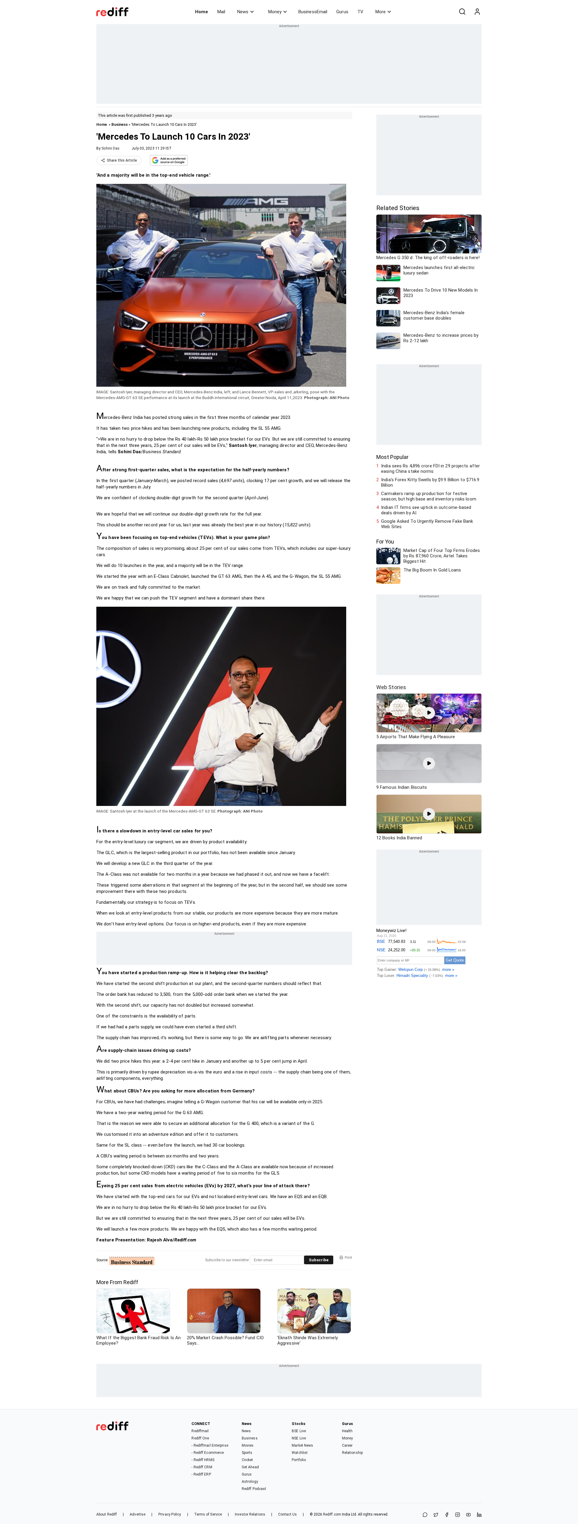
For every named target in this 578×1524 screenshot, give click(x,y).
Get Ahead (250, 1467)
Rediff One (200, 1438)
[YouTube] (468, 1515)
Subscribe (318, 1260)
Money (274, 11)
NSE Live (299, 1438)
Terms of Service (208, 1514)
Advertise (137, 1514)
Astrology (250, 1481)
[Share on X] (436, 1515)
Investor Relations (250, 1514)
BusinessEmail (312, 11)
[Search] (462, 12)
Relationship (352, 1453)
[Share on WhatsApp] (425, 1515)
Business (119, 124)
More (380, 11)
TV (360, 11)
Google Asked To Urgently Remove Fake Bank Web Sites (427, 524)
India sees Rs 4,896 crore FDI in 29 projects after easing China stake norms (430, 468)
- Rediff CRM (201, 1467)
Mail (221, 11)
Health (347, 1431)
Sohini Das (110, 148)
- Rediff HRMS (202, 1460)
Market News (302, 1445)
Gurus (342, 11)
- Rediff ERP (201, 1474)
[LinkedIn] (479, 1515)
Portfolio (299, 1460)
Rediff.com (332, 1514)
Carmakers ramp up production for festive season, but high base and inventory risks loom (428, 496)
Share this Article (122, 160)
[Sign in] (477, 12)
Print (348, 1258)
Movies (248, 1445)
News (242, 11)
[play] (429, 713)
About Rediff (106, 1514)
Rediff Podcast (254, 1489)
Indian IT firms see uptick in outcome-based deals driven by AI (426, 510)
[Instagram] (457, 1515)
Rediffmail (200, 1431)
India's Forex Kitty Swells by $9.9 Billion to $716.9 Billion (430, 482)
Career (347, 1445)
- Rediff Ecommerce (207, 1453)
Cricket (247, 1460)
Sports (247, 1453)
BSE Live (299, 1431)
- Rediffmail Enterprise (209, 1445)
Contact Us (287, 1514)
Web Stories (391, 687)
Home (201, 11)
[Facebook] (446, 1515)
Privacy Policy (169, 1514)
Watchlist (300, 1453)
